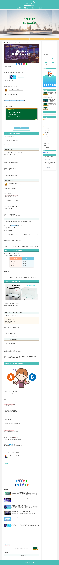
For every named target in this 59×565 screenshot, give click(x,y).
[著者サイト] (16, 485)
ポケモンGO (46, 126)
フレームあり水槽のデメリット (49, 167)
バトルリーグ (46, 132)
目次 (20, 127)
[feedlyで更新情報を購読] (25, 485)
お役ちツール (46, 143)
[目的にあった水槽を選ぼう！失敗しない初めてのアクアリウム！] (21, 64)
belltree (49, 71)
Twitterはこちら (44, 38)
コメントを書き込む (21, 555)
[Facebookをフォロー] (20, 485)
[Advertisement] (21, 472)
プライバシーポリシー (27, 562)
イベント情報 (46, 128)
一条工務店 (46, 134)
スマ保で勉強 (46, 147)
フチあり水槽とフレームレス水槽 (49, 163)
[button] (55, 54)
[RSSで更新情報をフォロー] (28, 485)
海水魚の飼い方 (6, 463)
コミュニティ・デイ (47, 130)
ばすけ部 (45, 145)
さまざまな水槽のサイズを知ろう (49, 156)
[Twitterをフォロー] (18, 485)
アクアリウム (46, 119)
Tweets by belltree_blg (46, 152)
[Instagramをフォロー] (23, 485)
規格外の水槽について (48, 159)
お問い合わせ (32, 562)
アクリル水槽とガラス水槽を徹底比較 (50, 162)
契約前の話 (46, 136)
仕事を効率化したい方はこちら (15, 38)
